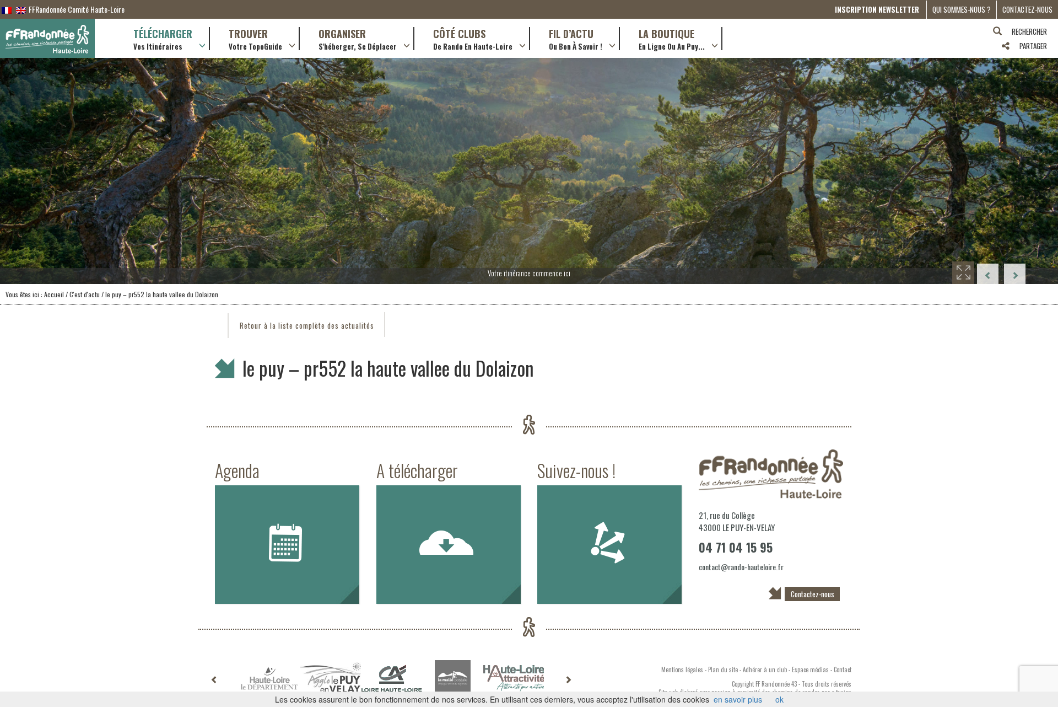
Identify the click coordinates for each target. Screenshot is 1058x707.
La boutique (672, 38)
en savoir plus (738, 699)
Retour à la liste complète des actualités (307, 325)
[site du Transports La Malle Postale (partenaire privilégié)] (453, 678)
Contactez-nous (1027, 9)
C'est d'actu (84, 294)
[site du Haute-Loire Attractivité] (513, 678)
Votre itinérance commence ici (529, 272)
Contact (842, 669)
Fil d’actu (575, 38)
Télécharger (162, 38)
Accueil (54, 294)
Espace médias (810, 669)
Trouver (255, 38)
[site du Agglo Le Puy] (330, 678)
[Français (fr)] (7, 9)
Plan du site (723, 669)
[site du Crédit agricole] (391, 678)
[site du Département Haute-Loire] (269, 678)
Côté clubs (472, 38)
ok (779, 699)
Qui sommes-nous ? (961, 9)
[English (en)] (21, 9)
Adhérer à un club (765, 669)
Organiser (358, 38)
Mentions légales (682, 669)
